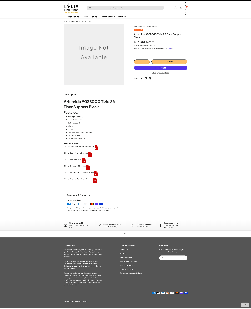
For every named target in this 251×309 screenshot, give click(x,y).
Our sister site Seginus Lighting (131, 273)
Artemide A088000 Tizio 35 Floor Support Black (80, 21)
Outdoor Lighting (90, 17)
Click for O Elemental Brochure (75, 166)
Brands (121, 17)
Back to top (125, 234)
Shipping (136, 45)
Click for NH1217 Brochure (73, 159)
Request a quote (126, 257)
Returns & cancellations (128, 261)
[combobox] (125, 8)
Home (65, 21)
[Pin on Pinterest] (150, 78)
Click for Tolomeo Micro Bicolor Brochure (78, 179)
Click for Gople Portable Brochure (76, 153)
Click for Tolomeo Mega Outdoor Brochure (79, 172)
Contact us (124, 250)
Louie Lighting (72, 301)
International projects (127, 265)
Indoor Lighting (107, 17)
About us (123, 253)
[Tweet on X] (141, 78)
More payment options (160, 73)
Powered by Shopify (82, 301)
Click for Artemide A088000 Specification (79, 147)
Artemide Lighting (139, 26)
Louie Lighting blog (126, 269)
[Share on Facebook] (146, 78)
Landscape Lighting (71, 17)
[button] (181, 8)
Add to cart (169, 62)
